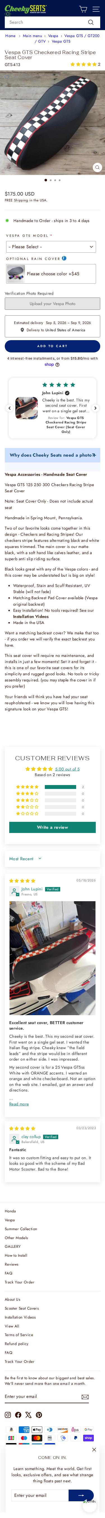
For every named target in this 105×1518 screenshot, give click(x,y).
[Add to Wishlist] (6, 77)
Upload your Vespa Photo (52, 304)
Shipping (21, 200)
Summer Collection (21, 1229)
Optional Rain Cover (33, 258)
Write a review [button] (52, 827)
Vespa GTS (61, 41)
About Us (12, 1299)
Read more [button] (19, 1104)
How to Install (16, 1255)
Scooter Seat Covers (22, 1308)
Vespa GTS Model (27, 235)
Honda (10, 1211)
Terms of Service (19, 1334)
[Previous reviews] (9, 408)
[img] (22, 881)
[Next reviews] (95, 408)
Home (10, 35)
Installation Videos (20, 1317)
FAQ (8, 1273)
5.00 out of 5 (67, 769)
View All (12, 1326)
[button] (84, 64)
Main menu (32, 35)
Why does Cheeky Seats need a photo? (52, 455)
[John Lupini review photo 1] (52, 958)
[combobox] (52, 22)
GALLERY (13, 1246)
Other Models (16, 1238)
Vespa (53, 35)
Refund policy (17, 1343)
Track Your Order (19, 1282)
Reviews (11, 1264)
